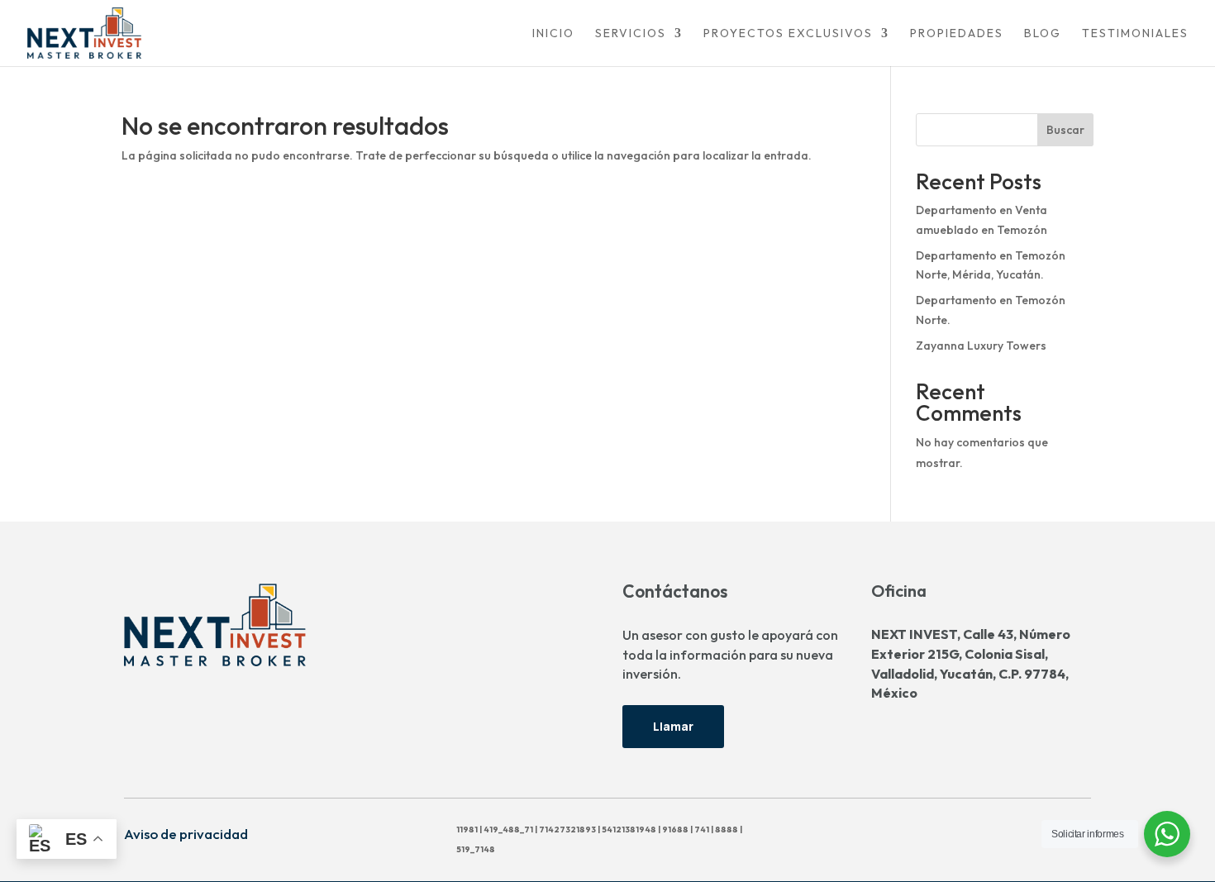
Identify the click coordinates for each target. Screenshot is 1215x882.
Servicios (630, 34)
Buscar (1065, 129)
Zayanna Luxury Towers (981, 345)
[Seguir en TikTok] (869, 832)
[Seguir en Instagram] (832, 832)
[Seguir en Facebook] (796, 832)
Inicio (553, 34)
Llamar (673, 726)
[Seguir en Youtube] (905, 832)
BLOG (1042, 34)
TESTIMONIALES (1135, 34)
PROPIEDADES (956, 34)
